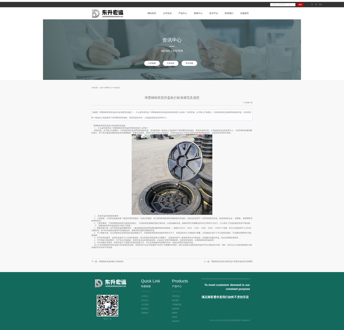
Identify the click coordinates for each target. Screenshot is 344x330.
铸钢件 (175, 313)
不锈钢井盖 (176, 304)
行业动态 (170, 63)
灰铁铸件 (176, 321)
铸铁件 (175, 317)
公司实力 (145, 300)
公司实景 (145, 304)
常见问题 (189, 63)
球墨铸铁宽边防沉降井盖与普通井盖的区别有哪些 (232, 261)
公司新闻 (152, 63)
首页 (101, 88)
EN (320, 4)
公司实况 (167, 13)
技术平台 (213, 13)
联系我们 (229, 13)
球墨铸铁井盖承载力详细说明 (111, 261)
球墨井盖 (176, 296)
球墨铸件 (176, 309)
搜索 (300, 5)
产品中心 (182, 13)
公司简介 (145, 296)
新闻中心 (198, 13)
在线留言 (244, 13)
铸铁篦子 (176, 300)
